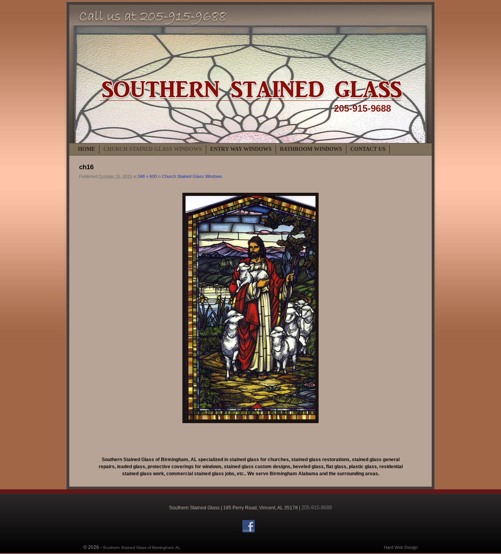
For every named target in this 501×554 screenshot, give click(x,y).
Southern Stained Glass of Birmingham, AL (141, 547)
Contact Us (368, 149)
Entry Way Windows (241, 149)
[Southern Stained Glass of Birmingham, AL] (250, 74)
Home (86, 149)
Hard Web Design (401, 547)
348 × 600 (147, 176)
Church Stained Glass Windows (152, 149)
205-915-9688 (362, 108)
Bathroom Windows (311, 149)
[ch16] (250, 308)
